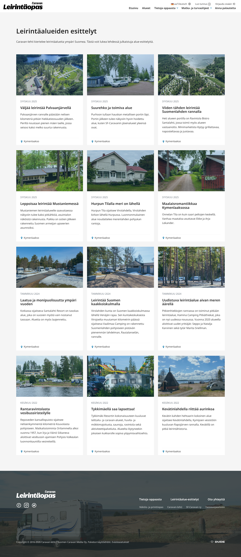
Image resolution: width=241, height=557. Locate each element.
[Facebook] (18, 507)
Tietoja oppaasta (164, 8)
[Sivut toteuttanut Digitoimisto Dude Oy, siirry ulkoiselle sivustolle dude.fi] (218, 542)
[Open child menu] (177, 8)
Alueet (146, 8)
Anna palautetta (225, 8)
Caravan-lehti (174, 507)
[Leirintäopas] (23, 10)
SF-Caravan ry (193, 507)
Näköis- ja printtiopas (151, 507)
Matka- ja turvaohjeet (195, 8)
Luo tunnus (201, 4)
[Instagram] (26, 507)
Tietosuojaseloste (215, 507)
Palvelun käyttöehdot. (100, 542)
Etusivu (133, 8)
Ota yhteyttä (216, 499)
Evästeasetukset (120, 542)
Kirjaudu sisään (223, 4)
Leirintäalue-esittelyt (185, 499)
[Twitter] (34, 507)
